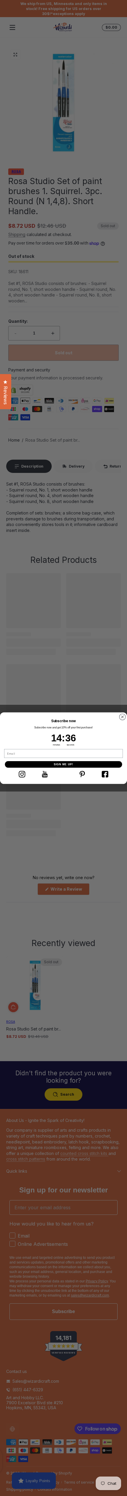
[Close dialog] (123, 717)
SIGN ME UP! (64, 764)
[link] (22, 774)
